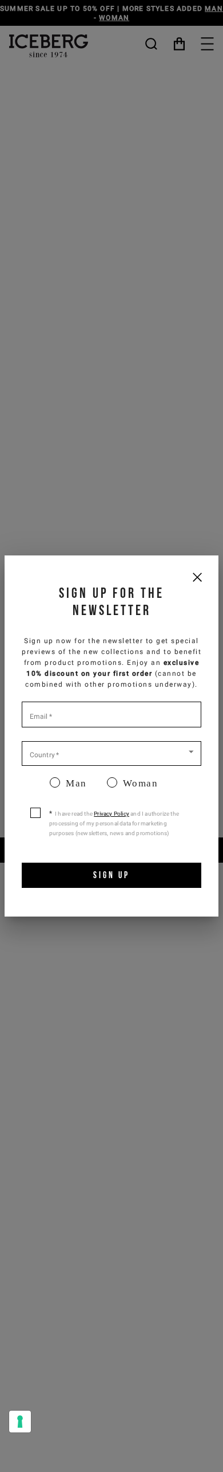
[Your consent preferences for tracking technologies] (20, 1421)
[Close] (197, 577)
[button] (111, 752)
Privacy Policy (111, 814)
